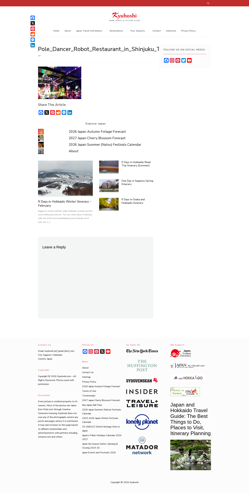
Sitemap (86, 377)
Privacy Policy (188, 30)
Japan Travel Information (89, 30)
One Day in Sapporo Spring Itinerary (137, 182)
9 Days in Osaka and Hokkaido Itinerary (133, 201)
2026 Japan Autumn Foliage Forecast (97, 131)
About (68, 30)
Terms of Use (89, 391)
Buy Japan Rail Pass (92, 405)
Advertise (171, 30)
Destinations (116, 30)
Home (56, 30)
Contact (157, 30)
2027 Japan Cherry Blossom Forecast (97, 138)
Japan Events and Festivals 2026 (99, 452)
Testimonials (88, 395)
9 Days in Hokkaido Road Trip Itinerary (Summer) (136, 163)
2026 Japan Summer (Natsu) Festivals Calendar (105, 144)
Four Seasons (138, 30)
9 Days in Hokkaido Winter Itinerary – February (64, 203)
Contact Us (88, 372)
